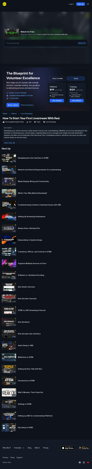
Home (5, 113)
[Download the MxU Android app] (84, 448)
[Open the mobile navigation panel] (88, 4)
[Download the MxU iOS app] (68, 448)
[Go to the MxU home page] (4, 4)
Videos (14, 113)
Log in (71, 4)
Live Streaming (26, 113)
